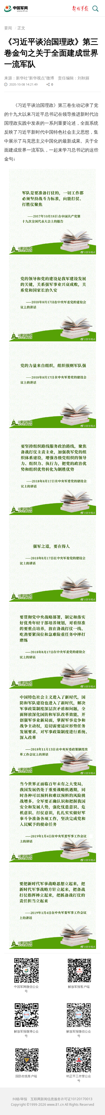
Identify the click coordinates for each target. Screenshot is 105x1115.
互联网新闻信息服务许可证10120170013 (61, 1099)
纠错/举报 (20, 1099)
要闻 (8, 27)
